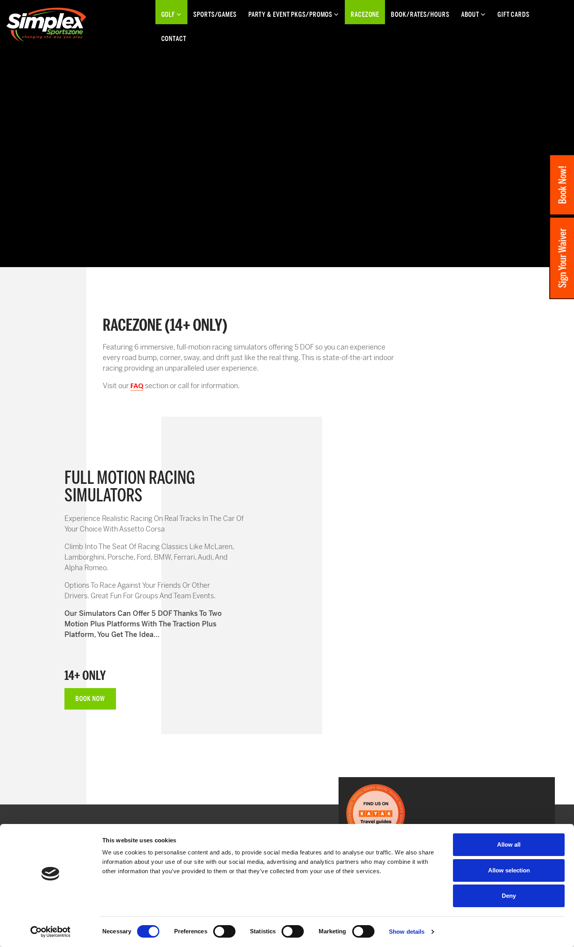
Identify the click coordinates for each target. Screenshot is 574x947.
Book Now (90, 698)
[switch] (224, 931)
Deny (509, 895)
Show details (406, 931)
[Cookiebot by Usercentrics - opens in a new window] (50, 932)
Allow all (509, 844)
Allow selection (509, 870)
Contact (174, 38)
